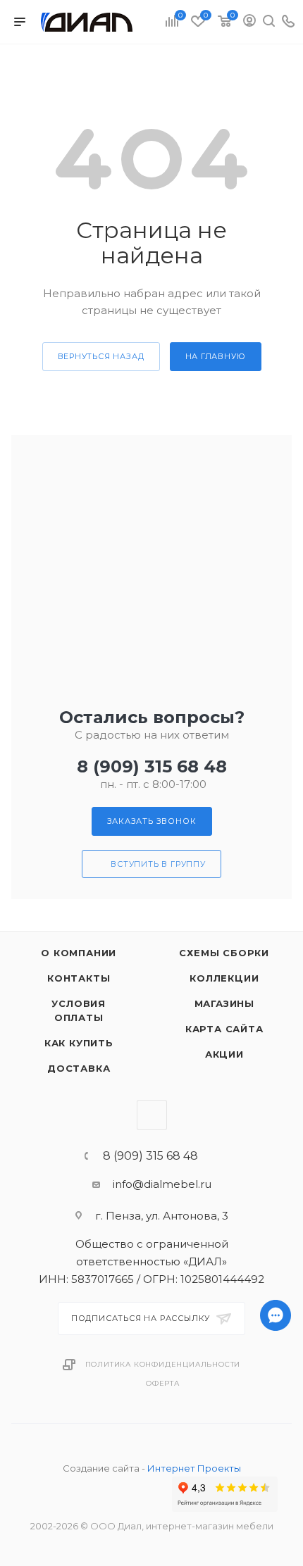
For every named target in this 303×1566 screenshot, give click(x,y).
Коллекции (224, 978)
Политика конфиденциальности (163, 1364)
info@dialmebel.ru (162, 1184)
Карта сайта (224, 1028)
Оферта (163, 1383)
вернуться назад (101, 356)
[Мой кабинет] (249, 22)
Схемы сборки (224, 952)
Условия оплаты (78, 1010)
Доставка (78, 1068)
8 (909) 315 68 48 (152, 766)
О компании (78, 952)
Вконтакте (152, 1115)
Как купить (78, 1042)
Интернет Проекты (194, 1468)
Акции (224, 1054)
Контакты (78, 978)
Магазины (224, 1003)
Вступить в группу (158, 864)
